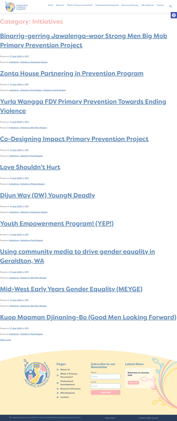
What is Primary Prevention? (80, 5)
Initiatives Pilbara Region (32, 184)
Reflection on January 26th (138, 374)
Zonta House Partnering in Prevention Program (72, 73)
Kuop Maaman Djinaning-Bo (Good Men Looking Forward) (88, 317)
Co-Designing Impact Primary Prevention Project (74, 139)
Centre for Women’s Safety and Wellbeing (40, 417)
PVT (27, 56)
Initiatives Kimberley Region (34, 62)
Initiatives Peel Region (31, 90)
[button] (174, 15)
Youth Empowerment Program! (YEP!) (57, 223)
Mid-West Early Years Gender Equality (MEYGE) (71, 289)
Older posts (5, 340)
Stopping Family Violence (70, 417)
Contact (160, 5)
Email (93, 382)
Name (94, 372)
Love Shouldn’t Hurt (30, 167)
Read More (133, 383)
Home (50, 5)
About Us (60, 5)
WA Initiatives (147, 5)
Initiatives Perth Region (54, 90)
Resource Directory (130, 5)
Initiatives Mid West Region (33, 128)
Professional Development (107, 5)
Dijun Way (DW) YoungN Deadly (47, 195)
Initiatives (14, 62)
